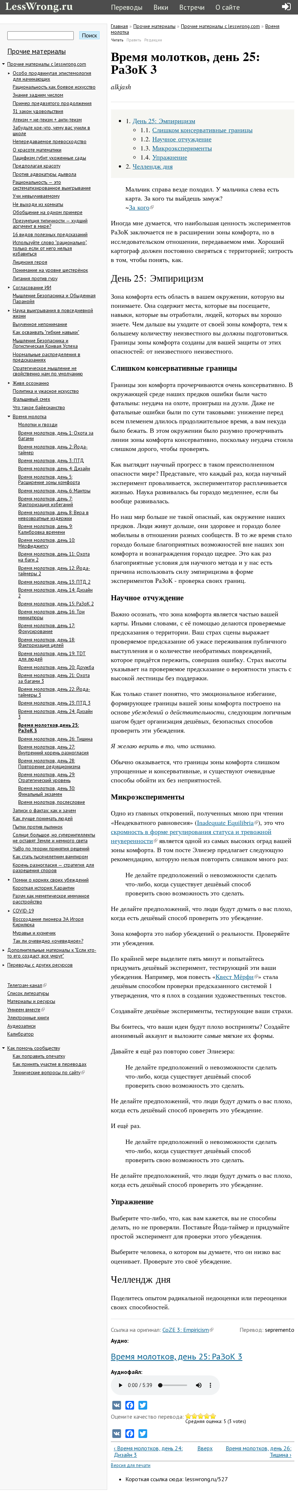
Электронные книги (28, 1017)
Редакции (153, 40)
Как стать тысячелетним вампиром (50, 856)
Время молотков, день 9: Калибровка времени (45, 529)
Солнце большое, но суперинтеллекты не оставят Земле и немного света (54, 837)
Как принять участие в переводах (49, 1064)
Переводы (126, 7)
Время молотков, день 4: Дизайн (54, 468)
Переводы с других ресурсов (40, 965)
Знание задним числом (38, 95)
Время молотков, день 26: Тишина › (258, 1451)
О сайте (228, 7)
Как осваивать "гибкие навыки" (46, 332)
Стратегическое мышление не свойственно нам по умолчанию (48, 371)
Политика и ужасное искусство (46, 391)
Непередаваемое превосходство (49, 141)
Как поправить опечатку (39, 1056)
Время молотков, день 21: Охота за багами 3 (54, 678)
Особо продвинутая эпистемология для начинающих (52, 76)
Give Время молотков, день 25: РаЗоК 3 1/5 (188, 1416)
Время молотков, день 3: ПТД (51, 460)
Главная (119, 26)
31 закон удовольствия (38, 111)
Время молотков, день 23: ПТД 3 (54, 703)
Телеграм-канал (24, 985)
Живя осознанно (31, 383)
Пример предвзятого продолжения (52, 103)
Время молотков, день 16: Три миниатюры (51, 614)
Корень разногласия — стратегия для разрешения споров (53, 868)
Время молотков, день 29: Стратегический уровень (46, 777)
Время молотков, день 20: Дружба (56, 667)
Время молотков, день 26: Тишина (55, 739)
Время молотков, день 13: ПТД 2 (54, 582)
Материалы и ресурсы (31, 1001)
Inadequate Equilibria (225, 822)
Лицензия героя (30, 262)
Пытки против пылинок (38, 826)
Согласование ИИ (32, 287)
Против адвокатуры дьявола (44, 174)
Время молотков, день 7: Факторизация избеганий (45, 501)
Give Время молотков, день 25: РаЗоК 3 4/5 (207, 1416)
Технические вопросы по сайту (46, 1072)
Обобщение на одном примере (47, 212)
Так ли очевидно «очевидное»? (48, 941)
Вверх (201, 1448)
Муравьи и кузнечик (34, 933)
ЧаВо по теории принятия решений (51, 848)
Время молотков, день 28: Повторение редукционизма (49, 763)
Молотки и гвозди (37, 424)
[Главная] (39, 6)
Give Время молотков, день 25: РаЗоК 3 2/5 (195, 1416)
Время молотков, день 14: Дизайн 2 (55, 593)
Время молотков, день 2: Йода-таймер (53, 449)
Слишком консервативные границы (202, 129)
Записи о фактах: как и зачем (44, 810)
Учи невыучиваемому (36, 196)
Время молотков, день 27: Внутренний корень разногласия (53, 750)
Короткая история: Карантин (43, 888)
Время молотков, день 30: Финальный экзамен (46, 791)
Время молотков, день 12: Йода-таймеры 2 (54, 571)
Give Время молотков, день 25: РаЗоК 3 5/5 (213, 1416)
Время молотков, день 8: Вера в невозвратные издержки (53, 515)
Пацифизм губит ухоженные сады (49, 157)
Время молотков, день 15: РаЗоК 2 (56, 603)
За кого (139, 207)
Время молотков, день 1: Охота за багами (55, 436)
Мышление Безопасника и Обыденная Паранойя (54, 298)
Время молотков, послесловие (51, 802)
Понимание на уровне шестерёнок (50, 270)
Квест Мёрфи (235, 976)
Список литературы (28, 993)
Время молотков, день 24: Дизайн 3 (55, 714)
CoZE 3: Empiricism (185, 1329)
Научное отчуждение (182, 138)
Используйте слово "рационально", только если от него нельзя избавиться (50, 248)
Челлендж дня (153, 166)
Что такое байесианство (39, 407)
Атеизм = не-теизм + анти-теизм (47, 119)
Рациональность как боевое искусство (54, 87)
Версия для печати (130, 1465)
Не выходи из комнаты (38, 204)
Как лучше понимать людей (43, 818)
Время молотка (30, 416)
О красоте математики (37, 149)
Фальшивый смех (31, 399)
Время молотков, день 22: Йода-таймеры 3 (54, 692)
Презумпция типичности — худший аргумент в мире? (50, 223)
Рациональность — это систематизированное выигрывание (52, 185)
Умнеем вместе (23, 1009)
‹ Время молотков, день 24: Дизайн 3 (148, 1451)
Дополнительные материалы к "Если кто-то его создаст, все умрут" (51, 953)
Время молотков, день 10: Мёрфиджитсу (46, 543)
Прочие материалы (36, 51)
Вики (160, 7)
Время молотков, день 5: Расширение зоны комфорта (49, 480)
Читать (117, 40)
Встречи (192, 7)
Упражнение (169, 157)
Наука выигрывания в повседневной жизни (53, 313)
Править (133, 40)
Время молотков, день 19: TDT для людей (52, 656)
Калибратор (20, 1034)
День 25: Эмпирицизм (164, 120)
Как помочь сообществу (33, 1048)
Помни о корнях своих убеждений (51, 880)
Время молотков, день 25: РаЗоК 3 (48, 728)
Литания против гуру (35, 278)
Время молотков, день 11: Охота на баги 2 (54, 557)
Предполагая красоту (36, 165)
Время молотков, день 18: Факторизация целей (46, 642)
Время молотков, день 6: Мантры (54, 490)
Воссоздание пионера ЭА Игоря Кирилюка (48, 922)
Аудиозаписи (21, 1026)
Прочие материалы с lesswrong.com (46, 64)
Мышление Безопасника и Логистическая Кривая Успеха (45, 343)
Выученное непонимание (40, 324)
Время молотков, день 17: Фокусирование (46, 628)
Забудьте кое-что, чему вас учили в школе (51, 130)
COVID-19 (23, 910)
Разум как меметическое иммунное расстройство (51, 898)
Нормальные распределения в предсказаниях (46, 357)
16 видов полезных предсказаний (50, 234)
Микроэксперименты (182, 148)
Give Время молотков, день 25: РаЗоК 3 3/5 (201, 1416)
